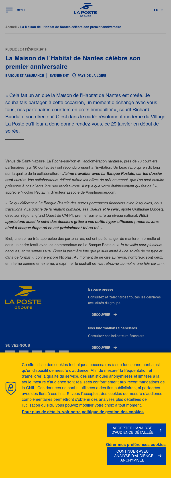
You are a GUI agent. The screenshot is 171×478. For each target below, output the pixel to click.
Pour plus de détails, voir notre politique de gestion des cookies (83, 412)
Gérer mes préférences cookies (136, 444)
